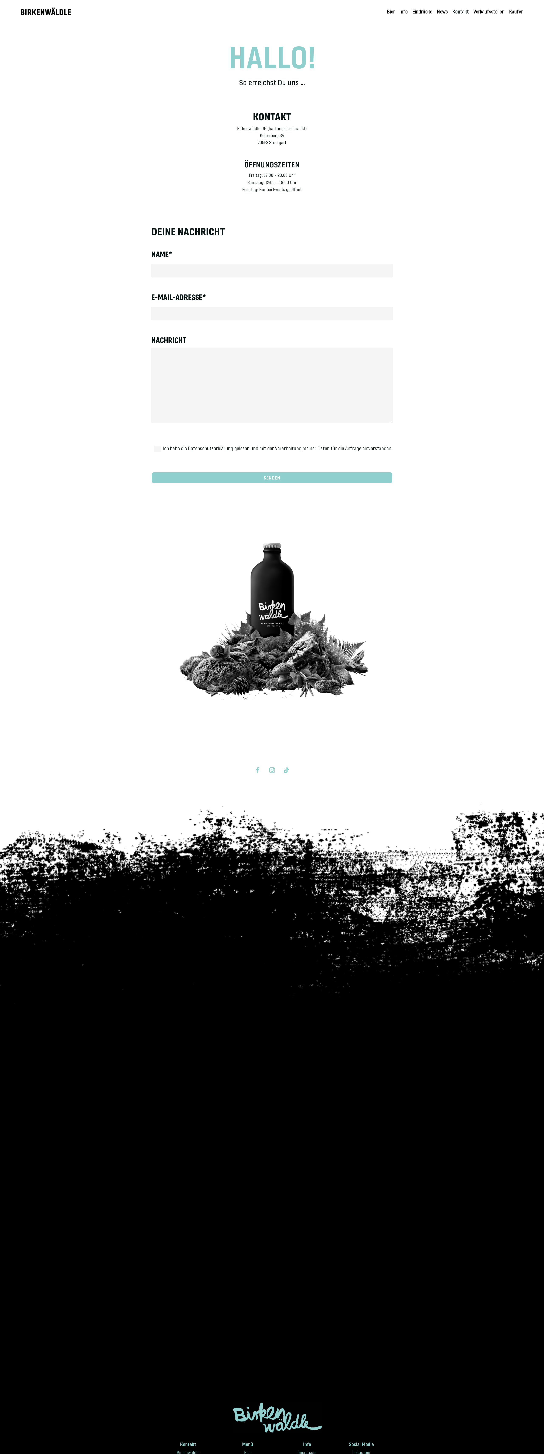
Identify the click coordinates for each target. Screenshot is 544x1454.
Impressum (307, 1452)
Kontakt (460, 12)
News (442, 12)
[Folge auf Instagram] (272, 770)
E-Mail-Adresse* (178, 296)
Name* (161, 254)
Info (404, 12)
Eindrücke (422, 12)
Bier (391, 12)
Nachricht (169, 339)
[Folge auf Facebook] (257, 770)
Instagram (361, 1452)
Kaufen (516, 12)
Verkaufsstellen (488, 12)
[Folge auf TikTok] (286, 770)
